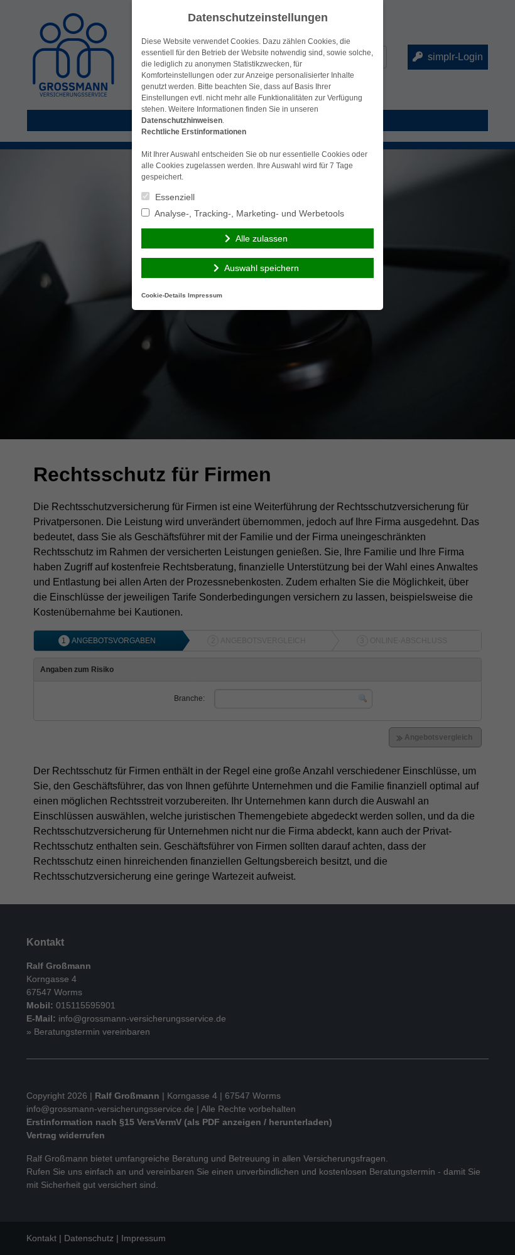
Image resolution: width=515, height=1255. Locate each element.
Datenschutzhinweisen (181, 120)
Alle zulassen (262, 238)
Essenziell (174, 197)
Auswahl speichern (261, 268)
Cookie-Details (163, 295)
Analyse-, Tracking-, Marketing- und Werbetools (248, 213)
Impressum (205, 295)
